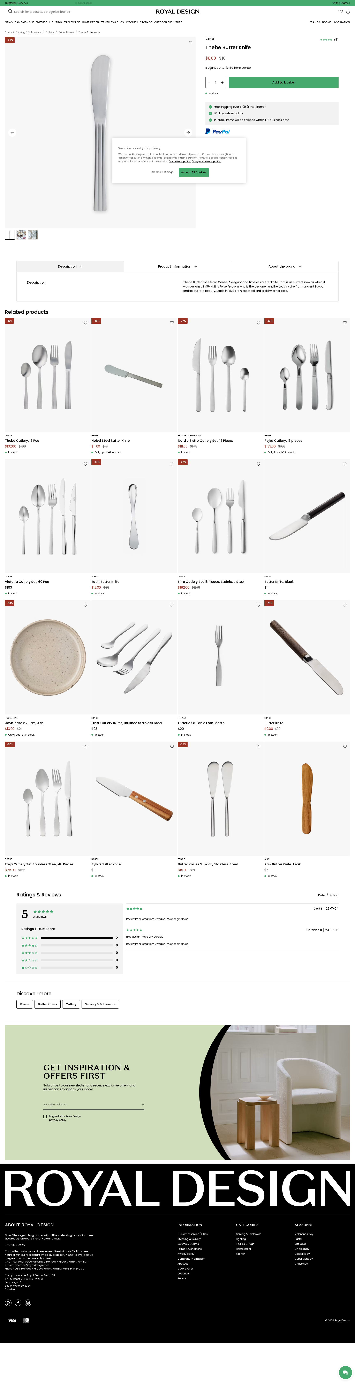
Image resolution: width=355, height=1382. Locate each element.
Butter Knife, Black (279, 582)
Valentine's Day (304, 1234)
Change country (15, 1244)
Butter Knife (273, 723)
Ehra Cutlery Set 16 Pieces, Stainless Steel (211, 582)
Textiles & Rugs (245, 1244)
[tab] (70, 266)
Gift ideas (301, 1244)
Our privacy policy (180, 161)
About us (183, 1264)
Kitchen (240, 1254)
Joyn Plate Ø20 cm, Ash (24, 723)
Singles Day (302, 1249)
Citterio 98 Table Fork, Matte (201, 723)
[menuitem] (9, 22)
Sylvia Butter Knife (106, 864)
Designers (184, 1273)
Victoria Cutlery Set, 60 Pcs (27, 582)
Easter (298, 1239)
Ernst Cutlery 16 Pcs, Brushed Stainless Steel (126, 723)
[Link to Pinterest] (8, 1302)
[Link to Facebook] (18, 1302)
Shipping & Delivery (189, 1239)
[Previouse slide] (12, 133)
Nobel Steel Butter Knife (110, 441)
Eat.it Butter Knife (105, 582)
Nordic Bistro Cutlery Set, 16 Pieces (206, 441)
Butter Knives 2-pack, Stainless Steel (208, 864)
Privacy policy (186, 1254)
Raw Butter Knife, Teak (282, 864)
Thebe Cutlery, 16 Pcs (22, 441)
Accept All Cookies (193, 172)
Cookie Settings (163, 172)
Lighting (241, 1239)
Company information (191, 1259)
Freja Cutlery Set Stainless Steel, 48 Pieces (39, 864)
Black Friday (302, 1254)
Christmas (301, 1264)
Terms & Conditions (190, 1249)
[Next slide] (188, 133)
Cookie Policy (186, 1268)
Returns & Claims (188, 1244)
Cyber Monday (304, 1259)
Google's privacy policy (206, 161)
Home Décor (243, 1249)
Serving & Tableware (248, 1234)
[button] (341, 3)
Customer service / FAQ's (193, 1234)
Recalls (182, 1278)
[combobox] (341, 3)
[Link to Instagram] (28, 1302)
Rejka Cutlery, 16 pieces (283, 441)
